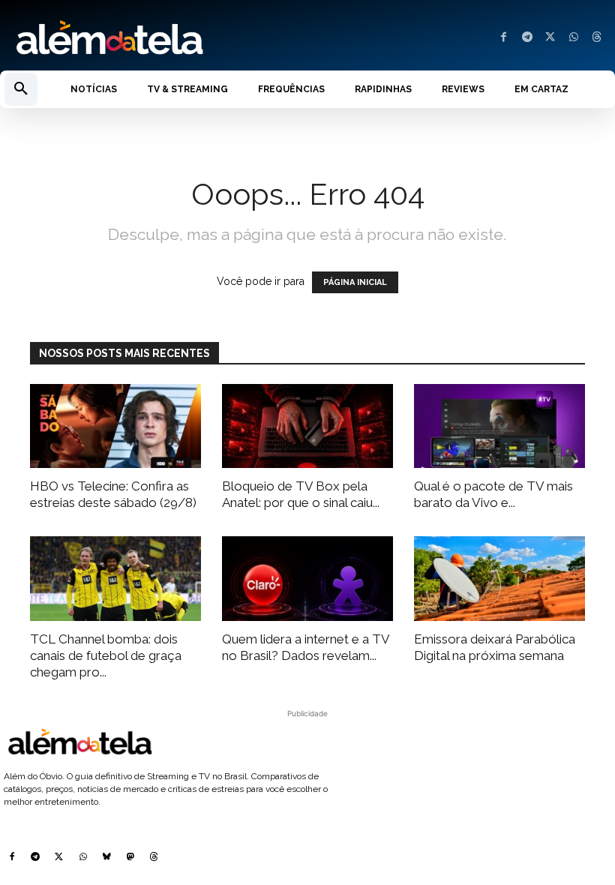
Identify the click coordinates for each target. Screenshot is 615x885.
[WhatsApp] (573, 38)
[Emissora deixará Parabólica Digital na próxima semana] (499, 578)
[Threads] (596, 38)
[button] (21, 89)
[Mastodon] (130, 858)
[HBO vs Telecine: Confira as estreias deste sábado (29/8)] (115, 426)
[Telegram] (527, 38)
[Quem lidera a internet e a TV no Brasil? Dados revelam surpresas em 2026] (307, 578)
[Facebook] (504, 38)
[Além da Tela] (153, 38)
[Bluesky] (106, 858)
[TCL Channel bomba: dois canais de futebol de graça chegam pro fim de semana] (115, 578)
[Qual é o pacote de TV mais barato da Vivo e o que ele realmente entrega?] (499, 426)
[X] (550, 38)
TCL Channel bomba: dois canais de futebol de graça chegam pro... (106, 656)
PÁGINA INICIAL (355, 282)
